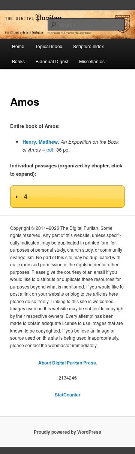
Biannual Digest (52, 61)
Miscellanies (92, 61)
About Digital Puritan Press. (67, 362)
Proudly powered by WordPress (67, 431)
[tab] (67, 196)
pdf (49, 149)
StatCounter (68, 394)
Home (18, 46)
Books (18, 61)
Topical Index (48, 46)
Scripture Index (88, 46)
